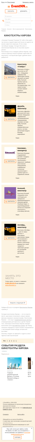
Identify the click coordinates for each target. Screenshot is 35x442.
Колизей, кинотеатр (22, 189)
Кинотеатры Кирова (26, 307)
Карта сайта (21, 414)
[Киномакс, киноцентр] (10, 153)
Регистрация (11, 2)
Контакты (11, 77)
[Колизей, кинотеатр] (10, 193)
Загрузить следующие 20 (17, 303)
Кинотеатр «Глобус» (22, 65)
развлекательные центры (23, 320)
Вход (2, 2)
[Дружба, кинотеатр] (10, 111)
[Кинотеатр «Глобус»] (10, 69)
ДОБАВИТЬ (23, 11)
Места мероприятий (18, 29)
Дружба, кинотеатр (22, 107)
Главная (3, 29)
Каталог (9, 29)
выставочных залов (18, 325)
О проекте (6, 414)
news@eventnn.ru (8, 423)
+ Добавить (4, 351)
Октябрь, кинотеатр (22, 226)
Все (4, 341)
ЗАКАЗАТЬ (11, 11)
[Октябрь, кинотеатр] (10, 229)
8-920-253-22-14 (10, 283)
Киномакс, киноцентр (22, 149)
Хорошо (17, 437)
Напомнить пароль (28, 2)
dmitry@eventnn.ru (10, 285)
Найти (3, 21)
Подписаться (5, 354)
